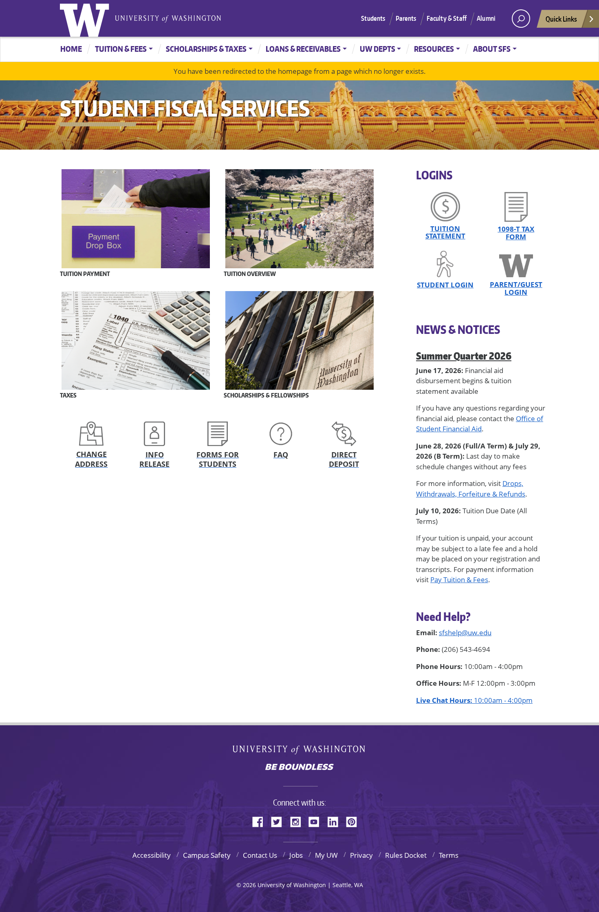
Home (71, 49)
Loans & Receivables (303, 49)
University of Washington (86, 18)
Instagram (298, 820)
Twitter (279, 820)
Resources (434, 49)
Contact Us (260, 855)
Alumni (486, 18)
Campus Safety (207, 855)
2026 (249, 885)
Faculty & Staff (447, 18)
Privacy (361, 855)
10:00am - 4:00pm (474, 700)
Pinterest (354, 820)
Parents (406, 18)
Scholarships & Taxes (206, 49)
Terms (448, 855)
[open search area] (521, 18)
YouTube (317, 820)
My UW (326, 855)
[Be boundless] (299, 768)
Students (373, 18)
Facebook (260, 820)
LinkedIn (335, 820)
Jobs (296, 855)
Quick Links (561, 18)
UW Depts (377, 49)
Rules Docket (406, 855)
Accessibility (151, 855)
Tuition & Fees (121, 49)
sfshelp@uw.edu (465, 632)
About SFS (492, 49)
